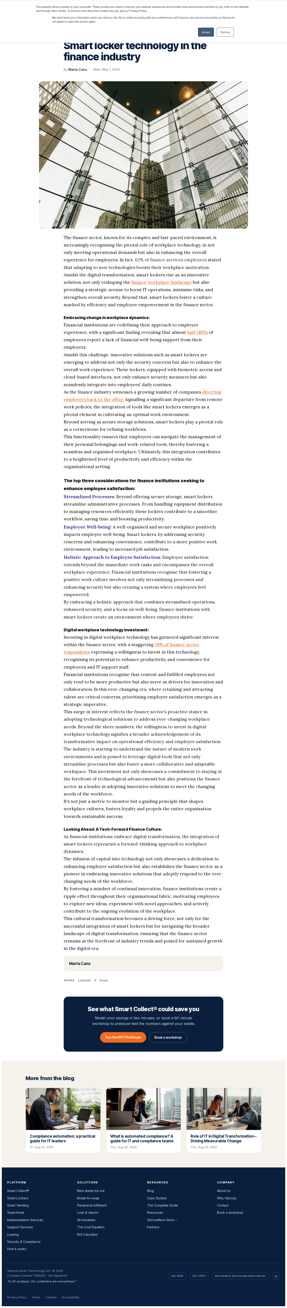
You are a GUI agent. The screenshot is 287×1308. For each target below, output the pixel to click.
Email (104, 980)
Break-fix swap (88, 1198)
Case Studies (157, 1198)
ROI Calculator (87, 1234)
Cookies (51, 1297)
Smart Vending (18, 1205)
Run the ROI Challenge (123, 1037)
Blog (150, 1191)
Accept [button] (206, 32)
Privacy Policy (17, 1297)
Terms (36, 1297)
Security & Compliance (24, 1242)
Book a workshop (168, 1037)
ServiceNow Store (160, 1220)
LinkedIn (84, 980)
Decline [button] (225, 32)
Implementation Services (25, 1220)
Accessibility (70, 1297)
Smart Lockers (17, 1198)
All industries (86, 1220)
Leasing (13, 1234)
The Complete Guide (162, 1205)
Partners (153, 1227)
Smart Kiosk (15, 1212)
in (276, 1275)
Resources (155, 1212)
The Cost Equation (90, 1227)
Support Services (20, 1227)
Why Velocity (227, 1198)
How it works (16, 1249)
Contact (222, 1205)
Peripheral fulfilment (92, 1205)
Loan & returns (87, 1212)
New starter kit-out (90, 1191)
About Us (223, 1191)
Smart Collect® (18, 1191)
